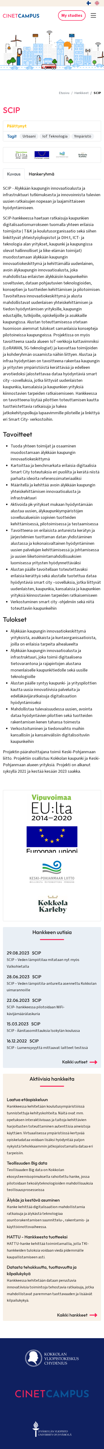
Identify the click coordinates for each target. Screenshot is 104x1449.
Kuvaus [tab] (14, 174)
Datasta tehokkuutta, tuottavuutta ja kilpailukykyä (50, 1283)
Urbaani (29, 136)
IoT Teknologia (54, 136)
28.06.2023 (52, 983)
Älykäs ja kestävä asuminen (48, 1213)
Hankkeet (81, 92)
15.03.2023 (43, 1027)
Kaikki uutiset (75, 1062)
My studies (71, 16)
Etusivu (64, 92)
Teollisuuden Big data (50, 1176)
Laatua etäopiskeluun (50, 1126)
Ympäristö (82, 136)
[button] (93, 16)
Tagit (12, 136)
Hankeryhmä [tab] (41, 174)
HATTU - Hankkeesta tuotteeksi (48, 1247)
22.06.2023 (36, 1006)
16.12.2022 (47, 1044)
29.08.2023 (43, 959)
